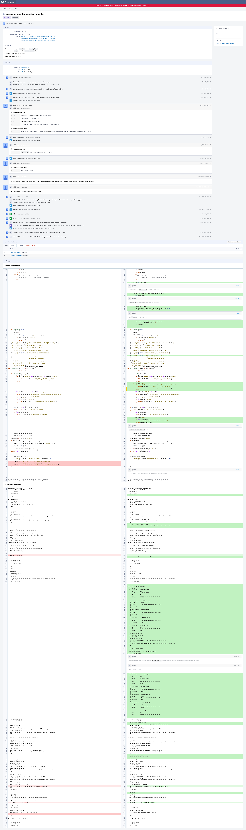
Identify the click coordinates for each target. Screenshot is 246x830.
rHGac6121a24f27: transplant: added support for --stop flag (38, 36)
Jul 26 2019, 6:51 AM (206, 97)
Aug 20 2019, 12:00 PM (205, 237)
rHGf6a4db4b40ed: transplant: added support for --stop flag (38, 38)
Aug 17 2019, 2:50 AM (205, 232)
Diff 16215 (37, 210)
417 (14, 152)
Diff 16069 (37, 100)
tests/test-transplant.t (16, 255)
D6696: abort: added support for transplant (46, 98)
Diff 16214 (37, 205)
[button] (234, 242)
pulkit (217, 43)
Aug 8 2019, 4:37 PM (205, 163)
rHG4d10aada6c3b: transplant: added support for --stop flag (38, 40)
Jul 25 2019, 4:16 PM (206, 77)
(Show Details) (45, 202)
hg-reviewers (27, 34)
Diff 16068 (37, 93)
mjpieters (222, 43)
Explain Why (80, 225)
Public (16, 17)
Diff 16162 (37, 158)
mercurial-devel (230, 43)
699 (14, 121)
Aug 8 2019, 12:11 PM (205, 137)
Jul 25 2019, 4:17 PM (206, 89)
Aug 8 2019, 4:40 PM (203, 177)
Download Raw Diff (223, 28)
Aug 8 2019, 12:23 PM (205, 145)
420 (14, 118)
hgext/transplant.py (16, 252)
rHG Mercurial (25, 67)
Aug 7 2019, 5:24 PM (205, 105)
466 (14, 131)
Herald (15, 82)
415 (14, 115)
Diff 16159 (37, 140)
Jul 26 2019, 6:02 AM (206, 93)
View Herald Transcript (43, 82)
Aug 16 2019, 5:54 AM (205, 214)
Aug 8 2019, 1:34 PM (205, 158)
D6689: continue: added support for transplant (48, 89)
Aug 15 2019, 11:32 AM (202, 187)
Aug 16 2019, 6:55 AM (205, 222)
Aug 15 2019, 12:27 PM (205, 197)
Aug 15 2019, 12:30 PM (205, 209)
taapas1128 (17, 23)
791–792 (15, 124)
